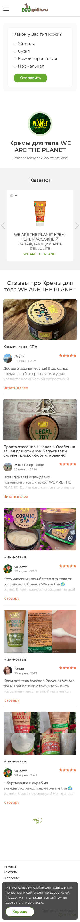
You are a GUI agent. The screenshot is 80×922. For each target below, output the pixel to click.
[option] (40, 225)
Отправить (30, 78)
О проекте (11, 878)
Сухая (24, 51)
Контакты (10, 872)
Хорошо (19, 912)
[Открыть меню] (6, 8)
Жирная (26, 43)
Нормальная (31, 66)
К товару (11, 598)
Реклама (9, 866)
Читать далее (15, 388)
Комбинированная (37, 58)
